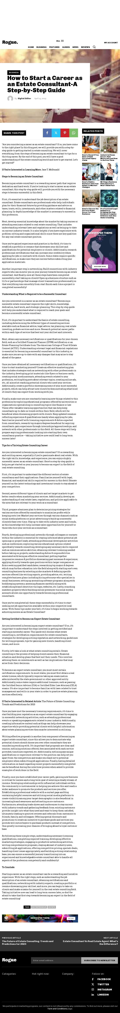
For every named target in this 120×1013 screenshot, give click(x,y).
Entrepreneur (39, 907)
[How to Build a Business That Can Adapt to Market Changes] (91, 171)
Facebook (104, 979)
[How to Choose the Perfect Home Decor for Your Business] (91, 198)
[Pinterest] (64, 133)
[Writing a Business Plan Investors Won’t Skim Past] (109, 171)
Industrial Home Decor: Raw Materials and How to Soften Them (108, 157)
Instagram (104, 989)
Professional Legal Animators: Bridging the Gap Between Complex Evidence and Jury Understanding (109, 213)
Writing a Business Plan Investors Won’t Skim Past (108, 183)
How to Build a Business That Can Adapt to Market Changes (90, 184)
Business (14, 73)
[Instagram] (93, 989)
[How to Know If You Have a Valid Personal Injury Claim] (91, 144)
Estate (51, 907)
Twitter (103, 984)
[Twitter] (56, 133)
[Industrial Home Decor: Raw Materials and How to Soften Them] (109, 144)
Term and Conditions (57, 1009)
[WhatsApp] (73, 133)
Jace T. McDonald (50, 169)
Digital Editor (24, 98)
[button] (94, 46)
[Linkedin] (93, 995)
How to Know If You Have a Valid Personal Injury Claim (90, 157)
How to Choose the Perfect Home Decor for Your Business (90, 211)
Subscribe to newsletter (99, 960)
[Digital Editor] (11, 98)
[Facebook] (47, 133)
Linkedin (103, 994)
